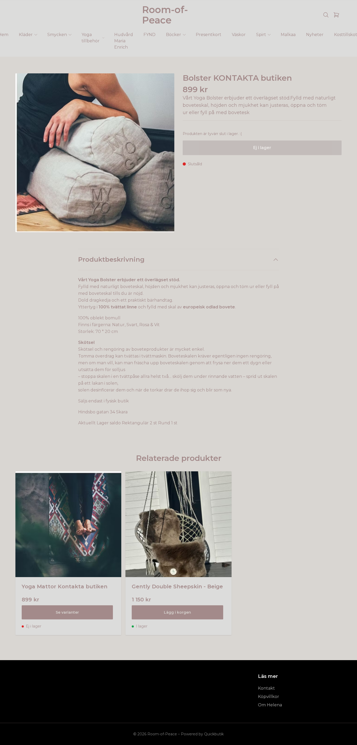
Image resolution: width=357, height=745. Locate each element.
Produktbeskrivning (111, 259)
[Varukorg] (336, 15)
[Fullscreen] (94, 152)
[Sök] (326, 15)
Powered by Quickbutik (202, 734)
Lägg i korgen (177, 612)
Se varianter (67, 612)
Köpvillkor (268, 696)
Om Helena (270, 704)
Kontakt (266, 688)
